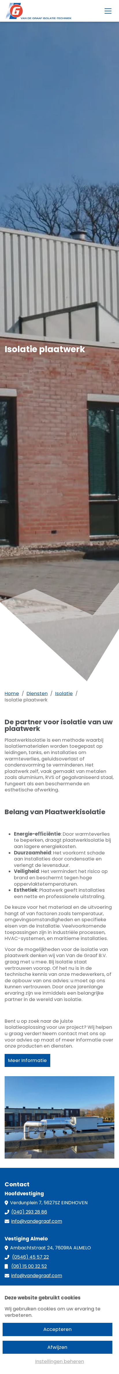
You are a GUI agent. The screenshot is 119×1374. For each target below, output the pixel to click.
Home (12, 693)
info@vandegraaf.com (36, 1221)
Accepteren (57, 1329)
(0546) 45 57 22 (30, 1257)
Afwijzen (57, 1347)
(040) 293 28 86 (29, 1212)
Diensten (37, 693)
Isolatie (64, 693)
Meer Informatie (27, 1060)
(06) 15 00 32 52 (29, 1266)
